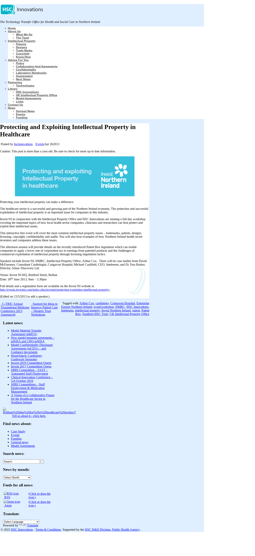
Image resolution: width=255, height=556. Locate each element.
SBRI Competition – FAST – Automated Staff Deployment (29, 371)
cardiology (102, 303)
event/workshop (104, 307)
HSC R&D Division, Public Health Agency (112, 529)
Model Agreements (28, 98)
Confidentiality (26, 69)
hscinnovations (23, 144)
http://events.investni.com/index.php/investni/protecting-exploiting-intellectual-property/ (55, 289)
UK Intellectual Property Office (36, 95)
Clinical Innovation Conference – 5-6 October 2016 (32, 379)
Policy (20, 63)
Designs (21, 47)
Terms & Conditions (48, 529)
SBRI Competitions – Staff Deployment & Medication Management (28, 388)
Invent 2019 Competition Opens (31, 363)
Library (13, 88)
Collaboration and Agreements (37, 66)
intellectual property (87, 310)
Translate (32, 525)
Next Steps (23, 79)
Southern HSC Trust (95, 314)
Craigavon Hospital (122, 303)
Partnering (15, 82)
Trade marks (24, 50)
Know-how (23, 56)
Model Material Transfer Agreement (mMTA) (26, 332)
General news (25, 111)
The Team (22, 37)
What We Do (24, 34)
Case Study (18, 431)
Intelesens (67, 310)
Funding (21, 117)
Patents (21, 44)
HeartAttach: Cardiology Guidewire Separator (26, 357)
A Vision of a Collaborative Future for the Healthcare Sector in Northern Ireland (32, 398)
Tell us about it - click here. (29, 416)
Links (20, 101)
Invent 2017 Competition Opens (31, 366)
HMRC (120, 307)
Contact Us (15, 104)
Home (12, 28)
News (11, 107)
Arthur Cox (86, 303)
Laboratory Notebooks (31, 72)
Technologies (25, 85)
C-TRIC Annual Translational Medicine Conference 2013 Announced (15, 309)
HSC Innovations (27, 92)
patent (136, 310)
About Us (14, 31)
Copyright (22, 53)
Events (20, 114)
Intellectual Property (21, 40)
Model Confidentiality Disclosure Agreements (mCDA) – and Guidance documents (32, 348)
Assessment (24, 76)
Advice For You (18, 60)
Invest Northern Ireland (116, 310)
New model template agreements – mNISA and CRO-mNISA (32, 339)
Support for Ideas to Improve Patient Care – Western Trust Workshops (44, 309)
